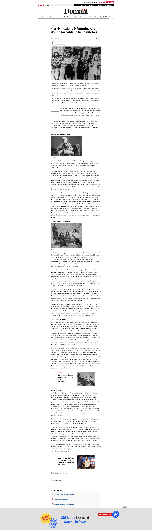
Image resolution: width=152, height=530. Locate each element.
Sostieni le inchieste (88, 5)
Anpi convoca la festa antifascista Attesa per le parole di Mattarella (66, 460)
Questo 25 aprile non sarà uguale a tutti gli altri (65, 377)
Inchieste (41, 17)
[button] (96, 38)
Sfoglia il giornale (90, 2)
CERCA (47, 5)
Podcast (100, 5)
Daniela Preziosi (61, 464)
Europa (61, 17)
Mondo (66, 17)
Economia (83, 17)
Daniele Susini (61, 381)
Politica (55, 17)
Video (106, 17)
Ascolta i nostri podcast (61, 499)
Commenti (48, 17)
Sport (102, 17)
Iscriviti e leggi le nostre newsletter (65, 494)
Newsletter (109, 5)
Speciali (111, 17)
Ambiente (76, 17)
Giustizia (90, 17)
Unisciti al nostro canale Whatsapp (64, 504)
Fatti (71, 17)
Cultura (96, 17)
